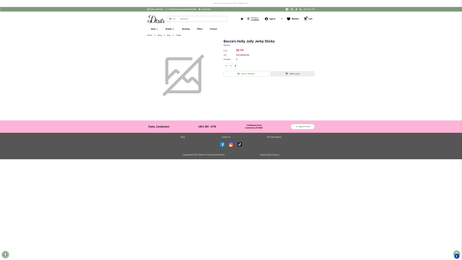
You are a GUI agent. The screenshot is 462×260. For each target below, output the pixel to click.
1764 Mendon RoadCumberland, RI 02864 (254, 126)
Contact (213, 29)
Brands (169, 29)
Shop (153, 29)
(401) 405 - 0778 (309, 9)
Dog (168, 35)
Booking (186, 29)
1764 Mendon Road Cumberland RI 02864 (182, 9)
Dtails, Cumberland (156, 9)
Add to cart (294, 74)
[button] (456, 256)
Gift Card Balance (274, 137)
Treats (178, 35)
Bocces (227, 45)
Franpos (275, 154)
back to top (304, 127)
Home (149, 35)
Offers (200, 29)
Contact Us (226, 137)
